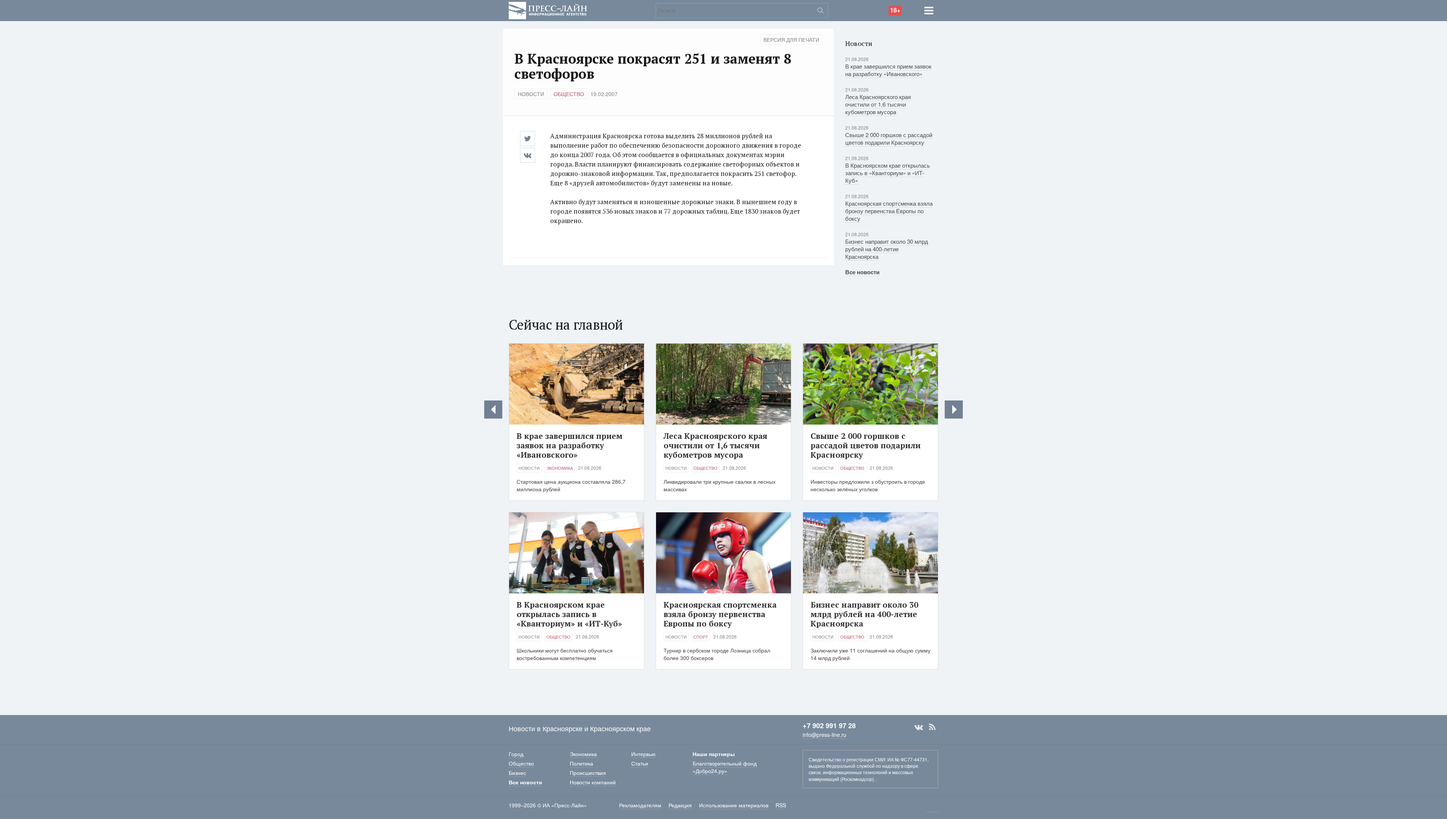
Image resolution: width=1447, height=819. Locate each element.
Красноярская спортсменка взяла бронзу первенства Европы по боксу (889, 210)
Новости (531, 94)
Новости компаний (593, 782)
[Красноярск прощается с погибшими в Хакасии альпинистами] (493, 409)
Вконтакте (919, 727)
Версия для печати (791, 39)
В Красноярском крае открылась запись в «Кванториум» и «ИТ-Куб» (887, 172)
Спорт (700, 637)
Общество (569, 94)
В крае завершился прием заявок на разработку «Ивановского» (888, 70)
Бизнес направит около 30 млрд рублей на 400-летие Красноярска (886, 248)
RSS (932, 727)
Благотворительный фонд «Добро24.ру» (725, 767)
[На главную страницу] (548, 9)
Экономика (559, 468)
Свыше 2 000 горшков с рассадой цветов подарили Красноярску (888, 138)
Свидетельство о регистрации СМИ (847, 759)
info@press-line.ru (824, 734)
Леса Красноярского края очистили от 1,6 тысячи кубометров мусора (878, 104)
